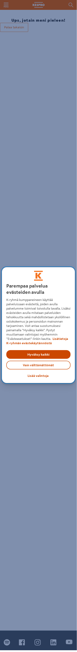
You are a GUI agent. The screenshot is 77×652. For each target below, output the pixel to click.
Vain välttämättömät (38, 365)
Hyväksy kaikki (38, 354)
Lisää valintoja (38, 375)
